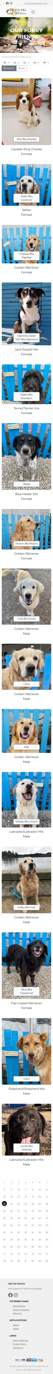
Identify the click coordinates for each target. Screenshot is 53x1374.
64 (4, 1246)
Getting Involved (21, 1309)
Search (10, 68)
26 (33, 1203)
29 (4, 1210)
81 (26, 1260)
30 (11, 1210)
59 (19, 1239)
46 (25, 1225)
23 (11, 1203)
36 (4, 1218)
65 (11, 1246)
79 (11, 1260)
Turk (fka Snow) (27, 618)
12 (33, 1189)
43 (4, 1225)
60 (25, 1239)
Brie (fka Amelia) (26, 139)
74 (25, 1253)
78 (4, 1260)
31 (18, 1210)
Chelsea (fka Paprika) (26, 256)
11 (25, 1189)
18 (26, 1196)
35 (47, 1210)
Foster (16, 1328)
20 (40, 1196)
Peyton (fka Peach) (26, 543)
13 (40, 1189)
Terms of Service (20, 1340)
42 (47, 1218)
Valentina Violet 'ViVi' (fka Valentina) (26, 337)
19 (33, 1196)
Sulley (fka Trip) (26, 907)
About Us (17, 1313)
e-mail (37, 1288)
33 (33, 1210)
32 (26, 1210)
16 (12, 1196)
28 (47, 1203)
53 (26, 1232)
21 (47, 1196)
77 (47, 1253)
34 (40, 1210)
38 (19, 1218)
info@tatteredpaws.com (35, 3)
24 (18, 1203)
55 (40, 1232)
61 (33, 1239)
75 (33, 1253)
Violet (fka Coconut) (26, 198)
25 (26, 1203)
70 (47, 1246)
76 (40, 1253)
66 (18, 1246)
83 (40, 1260)
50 (4, 1232)
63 (47, 1239)
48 (40, 1225)
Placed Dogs (19, 1306)
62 (40, 1239)
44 (11, 1225)
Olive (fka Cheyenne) (26, 991)
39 (26, 1218)
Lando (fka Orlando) (26, 1148)
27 (40, 1203)
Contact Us (18, 1347)
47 (33, 1225)
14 (47, 1189)
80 (18, 1260)
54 (33, 1232)
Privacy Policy (19, 1344)
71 (4, 1253)
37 (11, 1218)
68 (33, 1246)
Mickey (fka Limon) (26, 821)
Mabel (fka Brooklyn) (26, 396)
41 (40, 1218)
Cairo (27, 1078)
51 (11, 1232)
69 (40, 1246)
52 (19, 1232)
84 (47, 1260)
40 (32, 1218)
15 (4, 1196)
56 (47, 1232)
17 (19, 1196)
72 (11, 1253)
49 (47, 1225)
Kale (26, 747)
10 (19, 1189)
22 (4, 1203)
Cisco (26, 684)
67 (25, 1246)
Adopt (16, 1325)
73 (19, 1253)
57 (4, 1239)
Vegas (26, 484)
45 (18, 1225)
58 (11, 1239)
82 (33, 1260)
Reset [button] (21, 68)
